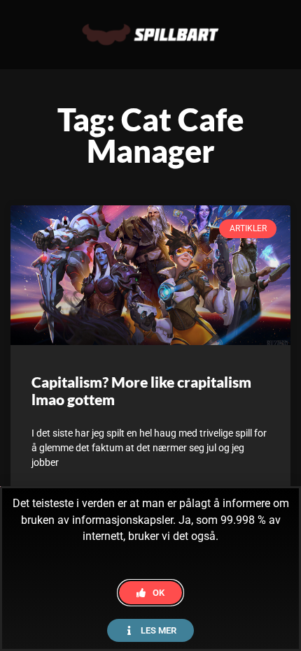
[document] (150, 325)
